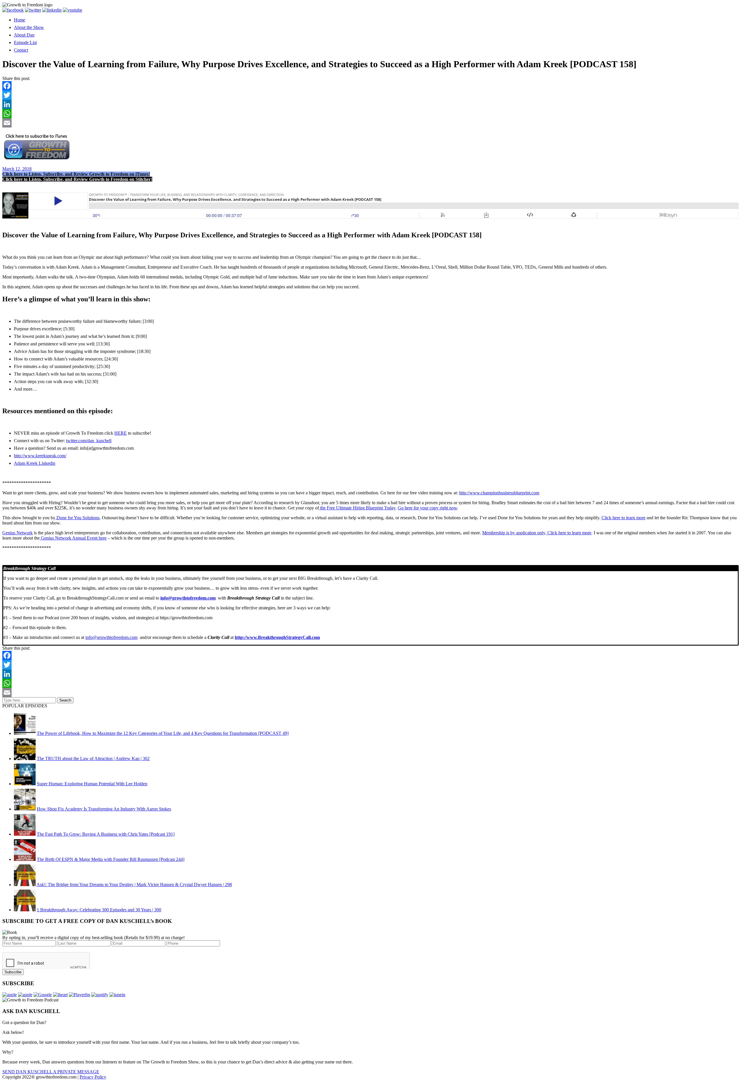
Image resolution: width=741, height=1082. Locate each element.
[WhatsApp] (370, 113)
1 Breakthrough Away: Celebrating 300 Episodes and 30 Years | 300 (99, 909)
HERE (120, 433)
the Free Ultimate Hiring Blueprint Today (357, 507)
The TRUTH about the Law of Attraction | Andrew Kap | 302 (93, 758)
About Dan (24, 34)
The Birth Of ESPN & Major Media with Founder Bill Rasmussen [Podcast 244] (110, 859)
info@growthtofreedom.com (111, 637)
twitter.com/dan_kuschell (88, 440)
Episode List (25, 42)
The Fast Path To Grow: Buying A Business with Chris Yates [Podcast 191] (106, 834)
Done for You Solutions (77, 517)
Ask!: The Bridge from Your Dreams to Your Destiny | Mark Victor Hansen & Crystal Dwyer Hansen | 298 (134, 884)
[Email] (370, 122)
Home (19, 19)
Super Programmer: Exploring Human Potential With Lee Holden (92, 783)
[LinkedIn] (370, 104)
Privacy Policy (93, 1076)
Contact (21, 50)
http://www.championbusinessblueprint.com (499, 492)
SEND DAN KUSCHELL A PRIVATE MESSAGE (50, 1071)
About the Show (29, 27)
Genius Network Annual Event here (73, 537)
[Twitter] (370, 95)
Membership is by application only (513, 532)
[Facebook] (370, 85)
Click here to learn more (623, 517)
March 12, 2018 (17, 168)
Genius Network (17, 532)
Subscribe (13, 972)
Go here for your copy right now (427, 507)
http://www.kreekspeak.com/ (40, 455)
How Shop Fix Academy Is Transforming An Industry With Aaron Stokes (104, 808)
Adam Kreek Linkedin (34, 463)
